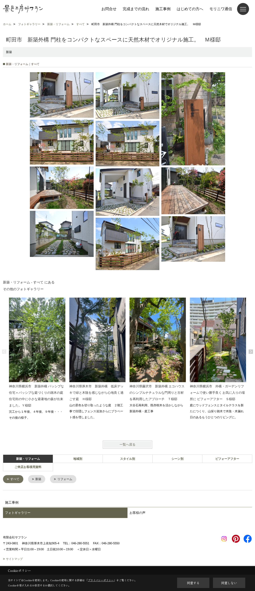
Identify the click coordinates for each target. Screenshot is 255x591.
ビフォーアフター (227, 458)
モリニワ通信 (220, 9)
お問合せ (109, 9)
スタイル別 (127, 458)
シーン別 (177, 458)
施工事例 (163, 9)
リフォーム (64, 479)
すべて (14, 479)
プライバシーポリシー (101, 580)
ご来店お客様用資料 (28, 467)
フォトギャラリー (17, 512)
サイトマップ (14, 558)
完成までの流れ (136, 9)
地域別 (77, 458)
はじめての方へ (190, 9)
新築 (38, 479)
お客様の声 (137, 512)
